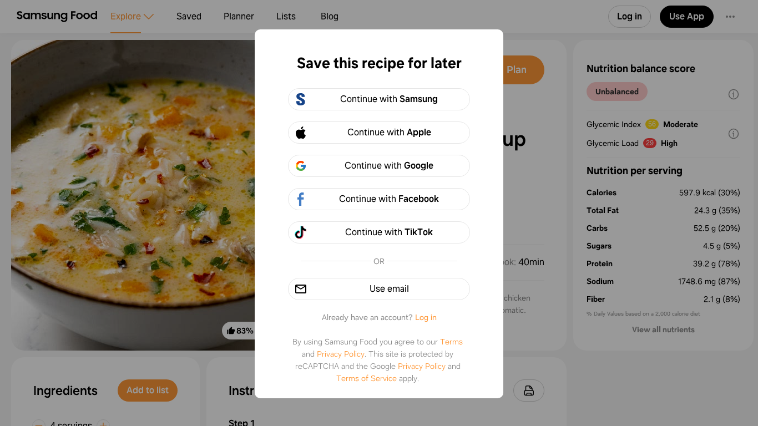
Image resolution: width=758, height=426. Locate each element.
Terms (451, 342)
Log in (426, 317)
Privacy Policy (341, 354)
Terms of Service (366, 378)
